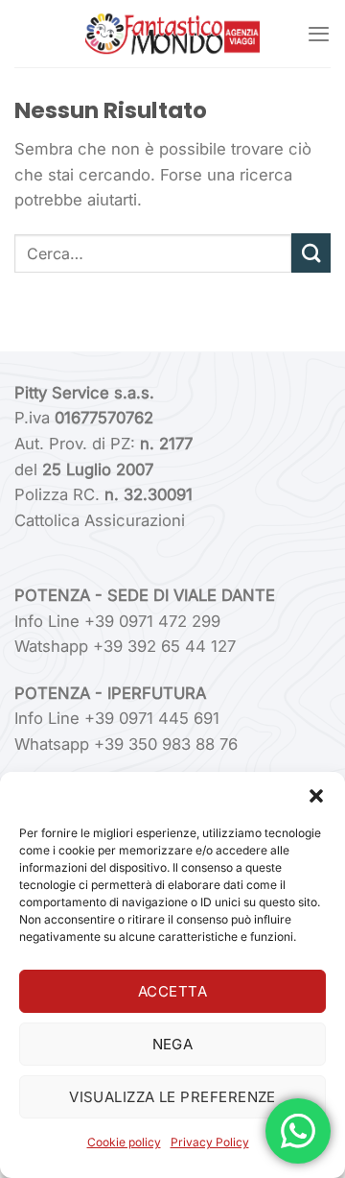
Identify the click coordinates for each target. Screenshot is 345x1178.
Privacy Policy (210, 1142)
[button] (316, 795)
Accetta (172, 991)
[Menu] (319, 34)
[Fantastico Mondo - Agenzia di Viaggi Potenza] (172, 34)
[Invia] (311, 253)
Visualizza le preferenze (172, 1097)
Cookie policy (124, 1142)
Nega (173, 1044)
